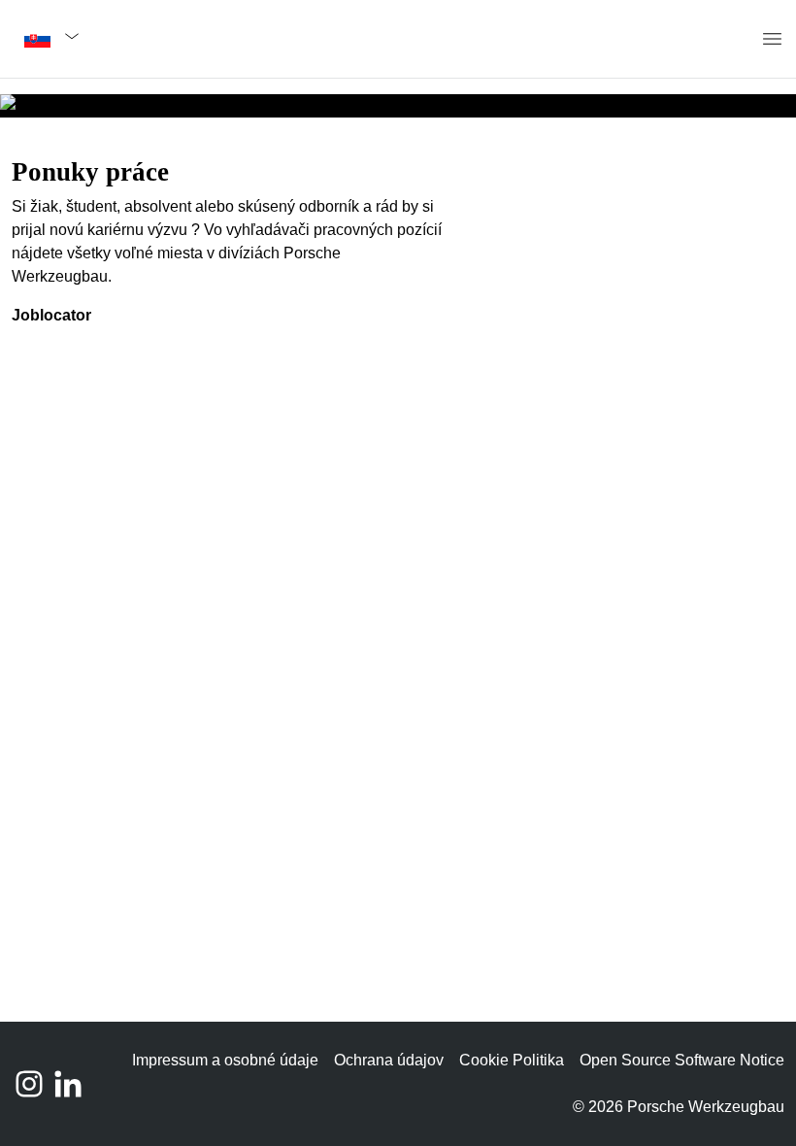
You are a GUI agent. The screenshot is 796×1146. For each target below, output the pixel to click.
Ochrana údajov (389, 1060)
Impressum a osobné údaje (225, 1060)
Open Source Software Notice (682, 1060)
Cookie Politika (511, 1060)
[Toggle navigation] (763, 39)
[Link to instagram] (29, 1083)
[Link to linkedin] (67, 1083)
